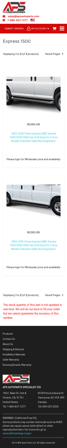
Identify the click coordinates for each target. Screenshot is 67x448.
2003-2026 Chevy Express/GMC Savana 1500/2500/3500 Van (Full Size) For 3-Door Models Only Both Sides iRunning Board (33, 137)
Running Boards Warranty (17, 364)
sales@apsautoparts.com (23, 16)
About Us (8, 344)
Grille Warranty (11, 359)
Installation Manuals (14, 354)
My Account (39, 28)
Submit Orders (14, 28)
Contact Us (9, 339)
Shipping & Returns (13, 349)
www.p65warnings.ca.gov (17, 433)
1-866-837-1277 (18, 20)
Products (8, 333)
